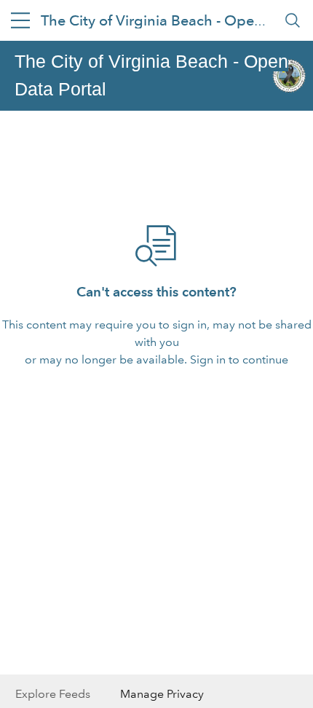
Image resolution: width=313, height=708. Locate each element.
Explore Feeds (52, 694)
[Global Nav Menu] (20, 20)
